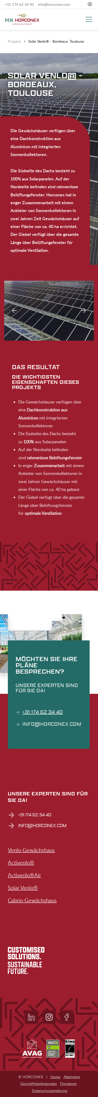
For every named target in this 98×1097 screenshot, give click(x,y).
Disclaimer (68, 1083)
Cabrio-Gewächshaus (32, 900)
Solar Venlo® (23, 887)
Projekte (14, 41)
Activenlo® (21, 862)
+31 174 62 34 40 (42, 712)
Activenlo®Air (24, 875)
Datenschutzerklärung (49, 1090)
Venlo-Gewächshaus (31, 850)
